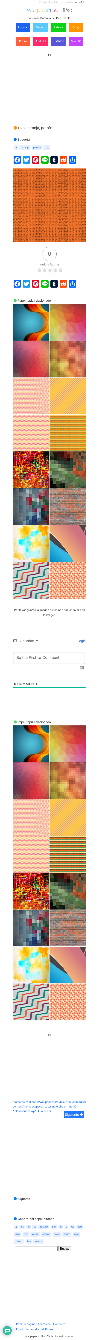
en (72, 1226)
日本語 (43, 2)
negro (67, 1234)
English (53, 2)
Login (81, 641)
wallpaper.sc (66, 1336)
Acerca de (44, 1324)
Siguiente (72, 1114)
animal (38, 1241)
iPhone (22, 41)
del (54, 1226)
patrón (37, 147)
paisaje (44, 1226)
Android (41, 41)
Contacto (59, 1324)
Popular (23, 27)
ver (26, 1234)
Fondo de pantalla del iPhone (34, 1329)
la (35, 1226)
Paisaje (58, 27)
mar (80, 1226)
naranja (25, 147)
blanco (19, 1241)
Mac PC (76, 41)
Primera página (25, 1324)
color (57, 1234)
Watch (59, 41)
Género (40, 27)
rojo (47, 147)
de (22, 1226)
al (61, 1226)
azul (17, 1234)
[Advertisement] (49, 85)
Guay (76, 27)
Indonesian (66, 2)
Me (29, 1241)
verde (35, 1234)
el (29, 1226)
